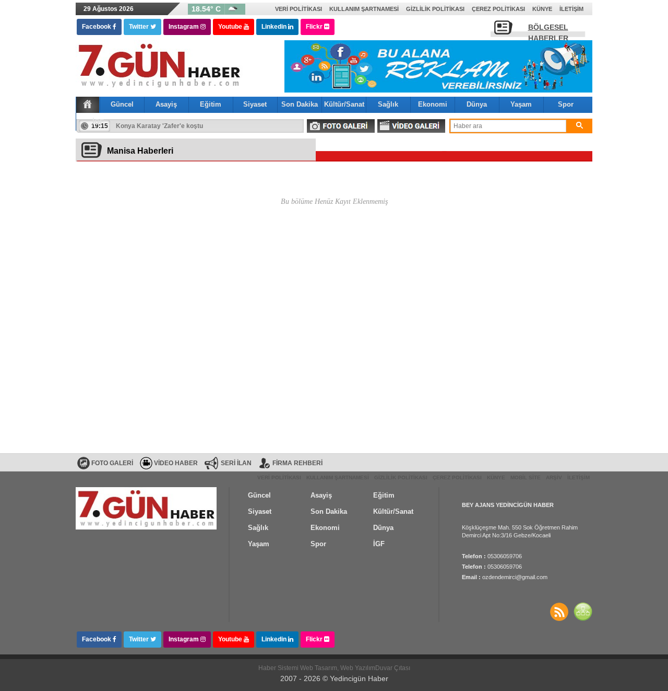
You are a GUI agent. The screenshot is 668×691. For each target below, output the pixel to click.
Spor (566, 104)
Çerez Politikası (498, 9)
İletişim (571, 9)
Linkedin (274, 26)
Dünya (477, 104)
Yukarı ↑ (42, 662)
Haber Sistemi (279, 668)
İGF (98, 122)
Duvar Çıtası (392, 668)
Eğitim (210, 104)
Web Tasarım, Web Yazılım (337, 668)
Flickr (315, 26)
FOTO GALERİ (341, 126)
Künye (542, 9)
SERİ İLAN (236, 463)
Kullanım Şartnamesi (364, 9)
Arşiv (554, 477)
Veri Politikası (298, 9)
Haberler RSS (559, 611)
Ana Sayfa (88, 104)
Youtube (231, 26)
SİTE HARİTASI (583, 611)
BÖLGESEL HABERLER (548, 30)
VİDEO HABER (176, 463)
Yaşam (521, 104)
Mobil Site (525, 477)
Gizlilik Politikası (435, 9)
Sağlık (388, 104)
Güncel (122, 104)
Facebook (97, 26)
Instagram (184, 26)
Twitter (139, 26)
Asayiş (166, 104)
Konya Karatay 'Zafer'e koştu (159, 126)
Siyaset (255, 104)
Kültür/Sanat (344, 104)
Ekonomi (432, 104)
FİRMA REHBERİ (297, 463)
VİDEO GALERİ (411, 126)
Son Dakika (299, 104)
